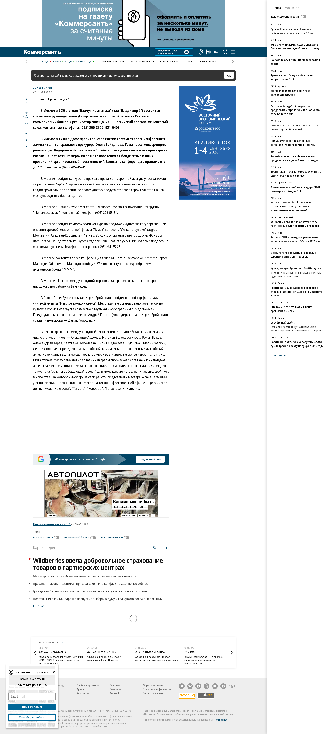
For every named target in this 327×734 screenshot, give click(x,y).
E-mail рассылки (153, 693)
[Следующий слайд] (232, 652)
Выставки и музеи (43, 87)
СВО (189, 61)
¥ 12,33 (68, 61)
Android (114, 693)
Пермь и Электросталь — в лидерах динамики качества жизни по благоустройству (203, 660)
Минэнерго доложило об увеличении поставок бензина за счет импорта (85, 576)
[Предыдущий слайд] (35, 652)
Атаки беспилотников (143, 61)
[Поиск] (225, 52)
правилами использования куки (115, 75)
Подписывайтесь (150, 459)
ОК (229, 75)
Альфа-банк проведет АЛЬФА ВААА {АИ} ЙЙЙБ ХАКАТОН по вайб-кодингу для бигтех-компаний (61, 660)
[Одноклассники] (206, 686)
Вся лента (161, 547)
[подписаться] (57, 537)
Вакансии (115, 689)
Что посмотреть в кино (112, 61)
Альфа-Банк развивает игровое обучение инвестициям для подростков (157, 658)
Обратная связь (153, 685)
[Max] (223, 686)
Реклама (115, 685)
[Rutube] (215, 686)
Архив (80, 689)
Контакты (83, 693)
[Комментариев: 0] (26, 107)
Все (63, 642)
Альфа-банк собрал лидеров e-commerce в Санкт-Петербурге (104, 658)
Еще (36, 606)
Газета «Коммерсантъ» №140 (52, 524)
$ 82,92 (45, 61)
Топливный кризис (207, 61)
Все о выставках (43, 537)
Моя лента (292, 8)
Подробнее (221, 719)
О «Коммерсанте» (88, 685)
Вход (217, 52)
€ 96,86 (57, 61)
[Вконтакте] (190, 686)
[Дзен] (198, 686)
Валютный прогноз (170, 61)
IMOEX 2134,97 (84, 61)
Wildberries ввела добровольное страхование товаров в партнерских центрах (98, 564)
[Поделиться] (26, 133)
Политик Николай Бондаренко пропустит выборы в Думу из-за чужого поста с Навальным (97, 599)
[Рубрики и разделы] (233, 52)
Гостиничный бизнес (77, 537)
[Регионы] (201, 52)
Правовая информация (157, 689)
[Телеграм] (182, 686)
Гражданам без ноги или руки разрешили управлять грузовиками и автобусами (90, 591)
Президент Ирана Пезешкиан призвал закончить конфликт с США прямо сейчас (90, 583)
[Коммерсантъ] (42, 52)
